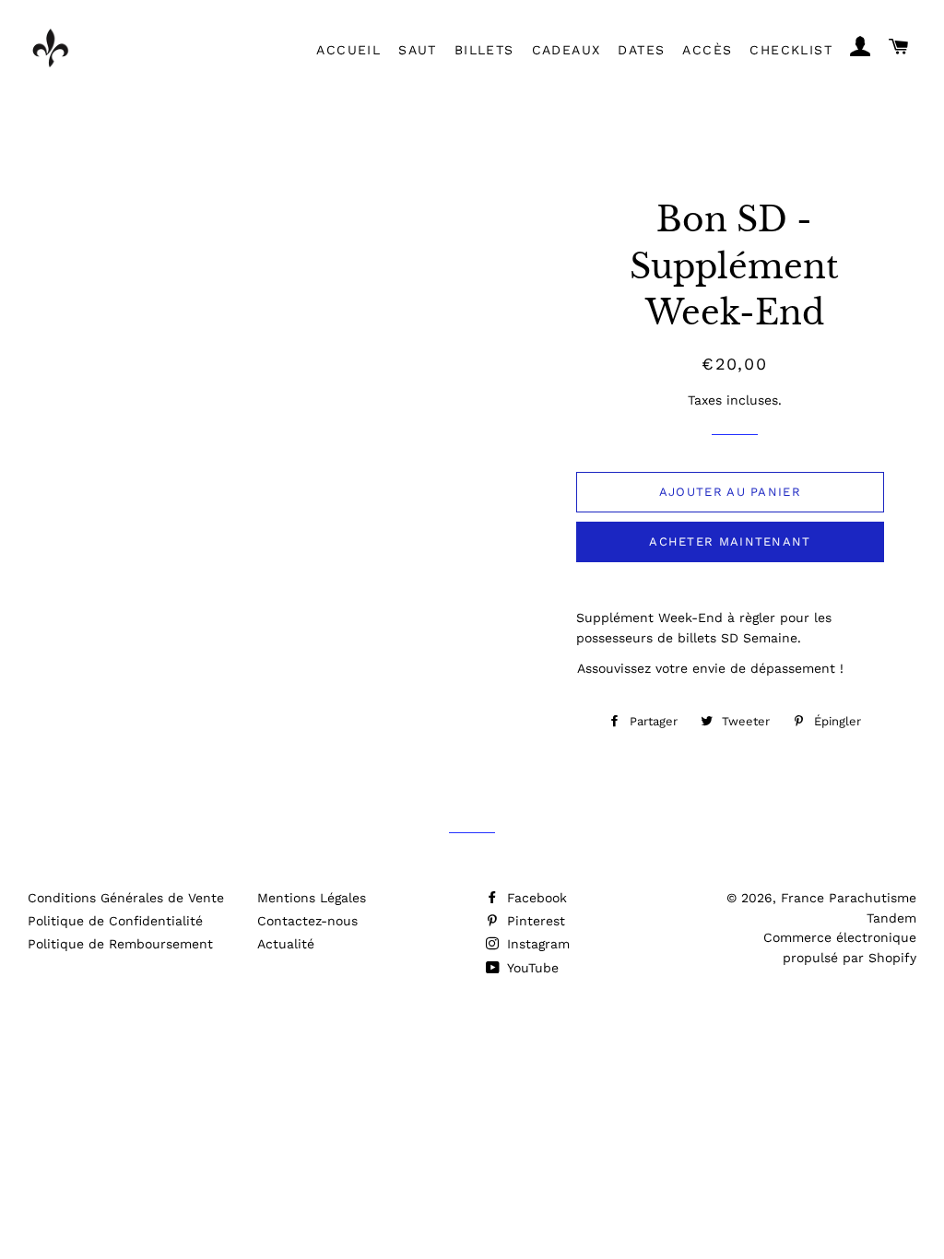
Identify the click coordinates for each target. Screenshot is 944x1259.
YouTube (531, 967)
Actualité (285, 943)
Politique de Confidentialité (115, 920)
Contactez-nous (307, 920)
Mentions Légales (311, 897)
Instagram (536, 943)
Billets (484, 49)
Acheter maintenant (729, 541)
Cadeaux (566, 49)
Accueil (348, 49)
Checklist (790, 49)
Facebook (534, 897)
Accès (707, 49)
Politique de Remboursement (120, 943)
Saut (417, 49)
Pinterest (533, 920)
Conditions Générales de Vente (126, 897)
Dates (641, 49)
